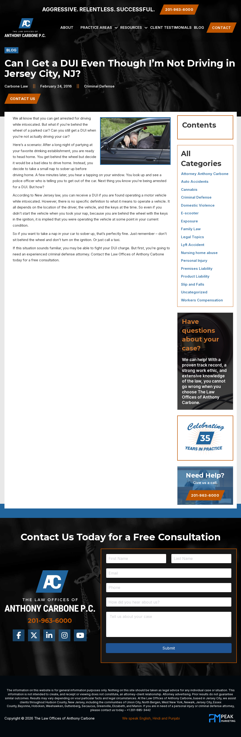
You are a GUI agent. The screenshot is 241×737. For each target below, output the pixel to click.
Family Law (191, 229)
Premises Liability (197, 268)
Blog (199, 27)
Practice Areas (96, 27)
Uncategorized (194, 292)
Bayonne (24, 706)
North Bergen (151, 702)
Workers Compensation (202, 300)
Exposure (189, 221)
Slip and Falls (192, 284)
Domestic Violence (198, 205)
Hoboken (38, 706)
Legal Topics (192, 237)
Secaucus (88, 706)
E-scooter (190, 213)
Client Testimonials (171, 27)
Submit (168, 648)
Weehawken (54, 706)
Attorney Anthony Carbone (205, 173)
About (66, 27)
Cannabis (189, 189)
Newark (189, 702)
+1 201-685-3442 (139, 710)
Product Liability (195, 276)
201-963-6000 (205, 495)
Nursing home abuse (199, 252)
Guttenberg (72, 706)
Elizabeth (118, 706)
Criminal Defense (99, 86)
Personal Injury (194, 260)
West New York (172, 702)
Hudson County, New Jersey (64, 702)
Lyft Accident (192, 244)
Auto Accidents (195, 181)
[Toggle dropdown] (116, 27)
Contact (221, 27)
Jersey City (213, 698)
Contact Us (22, 98)
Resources (131, 27)
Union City (134, 702)
